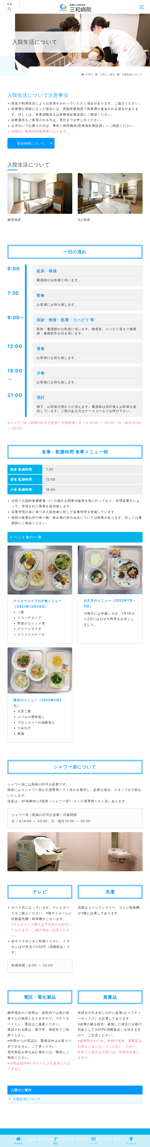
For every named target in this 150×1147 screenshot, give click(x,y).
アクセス (131, 1143)
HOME (18, 1143)
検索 (9, 4)
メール (94, 1143)
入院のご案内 (21, 1090)
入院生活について (26, 1099)
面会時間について (31, 143)
